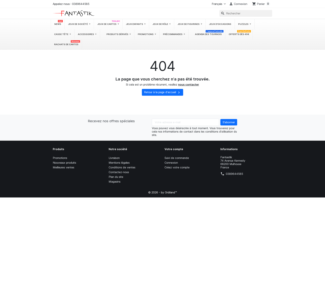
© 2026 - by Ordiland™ (162, 192)
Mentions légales (119, 162)
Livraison (114, 158)
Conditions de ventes (122, 167)
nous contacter (188, 84)
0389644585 (234, 173)
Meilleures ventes (63, 167)
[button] (238, 4)
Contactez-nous (119, 172)
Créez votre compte (177, 167)
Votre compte (174, 149)
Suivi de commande (177, 158)
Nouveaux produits (64, 162)
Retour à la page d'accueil (162, 92)
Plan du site (116, 177)
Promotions (60, 158)
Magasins (115, 181)
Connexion (171, 162)
